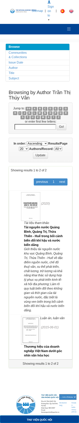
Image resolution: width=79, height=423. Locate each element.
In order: (20, 143)
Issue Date (16, 62)
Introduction (63, 403)
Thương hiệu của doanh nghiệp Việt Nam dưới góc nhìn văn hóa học (43, 351)
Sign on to (51, 11)
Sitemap (37, 10)
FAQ (60, 405)
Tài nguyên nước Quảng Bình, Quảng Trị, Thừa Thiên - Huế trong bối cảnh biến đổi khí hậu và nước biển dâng (43, 236)
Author (13, 67)
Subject (14, 78)
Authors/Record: (41, 148)
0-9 (28, 108)
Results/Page (57, 143)
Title (11, 73)
